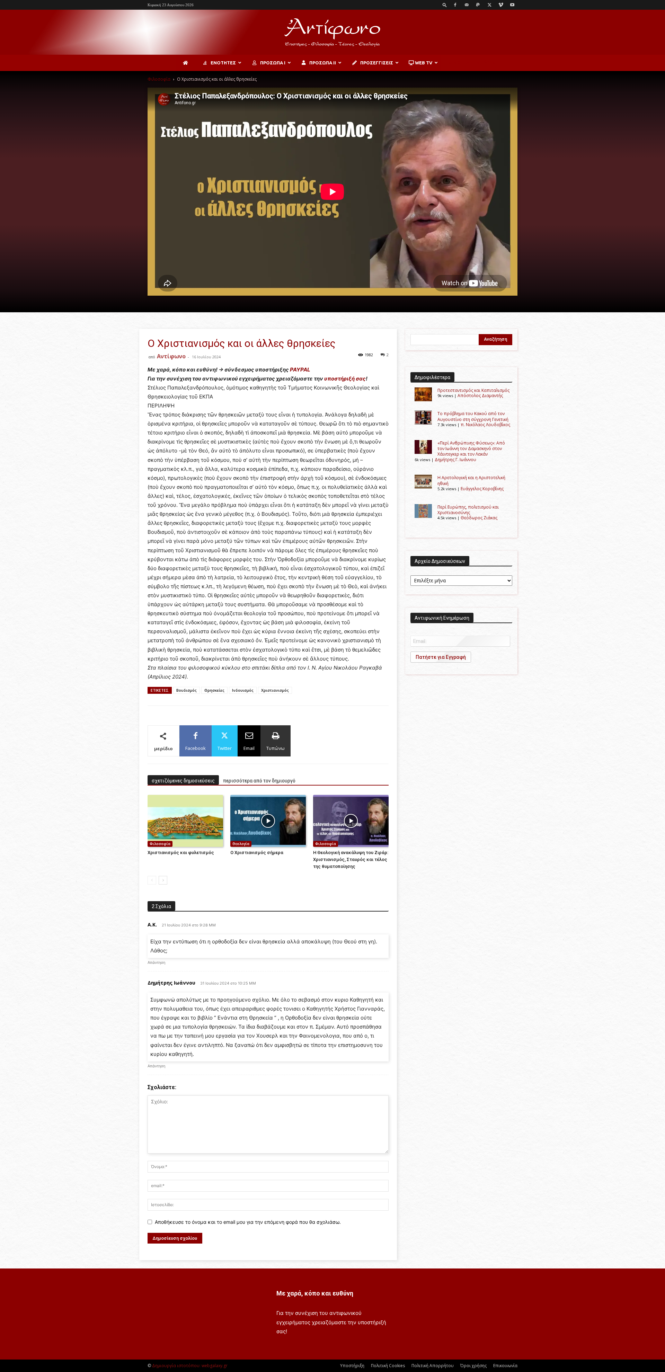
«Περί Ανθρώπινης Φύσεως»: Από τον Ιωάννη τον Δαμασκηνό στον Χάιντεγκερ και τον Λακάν (471, 448)
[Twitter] (489, 5)
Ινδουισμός (243, 690)
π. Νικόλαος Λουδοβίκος (485, 425)
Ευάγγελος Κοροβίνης (482, 489)
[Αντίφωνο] (332, 32)
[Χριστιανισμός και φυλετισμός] (185, 821)
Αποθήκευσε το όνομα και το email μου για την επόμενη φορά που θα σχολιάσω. (248, 1222)
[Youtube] (512, 5)
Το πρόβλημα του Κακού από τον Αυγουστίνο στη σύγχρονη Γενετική (472, 416)
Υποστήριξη (352, 1366)
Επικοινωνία (505, 1366)
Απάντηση (156, 962)
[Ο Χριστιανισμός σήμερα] (268, 821)
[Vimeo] (501, 5)
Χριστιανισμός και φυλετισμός (181, 852)
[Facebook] (455, 5)
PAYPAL (300, 369)
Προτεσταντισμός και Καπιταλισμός (473, 390)
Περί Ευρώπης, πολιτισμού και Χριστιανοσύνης (468, 509)
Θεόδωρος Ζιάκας (479, 518)
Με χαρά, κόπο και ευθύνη (314, 1293)
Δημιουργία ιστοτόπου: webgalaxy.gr (190, 1366)
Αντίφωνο (171, 356)
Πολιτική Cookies (388, 1366)
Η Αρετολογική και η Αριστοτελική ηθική (471, 480)
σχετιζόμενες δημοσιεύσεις (183, 780)
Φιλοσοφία (159, 79)
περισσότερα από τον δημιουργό (259, 780)
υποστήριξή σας (345, 378)
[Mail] (466, 5)
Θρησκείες (214, 690)
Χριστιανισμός (275, 690)
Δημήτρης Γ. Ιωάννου (455, 460)
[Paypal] (478, 5)
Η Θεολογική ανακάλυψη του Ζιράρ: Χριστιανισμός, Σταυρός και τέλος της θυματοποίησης (350, 859)
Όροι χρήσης (473, 1366)
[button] (445, 4)
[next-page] (163, 880)
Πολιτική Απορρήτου (432, 1366)
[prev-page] (152, 880)
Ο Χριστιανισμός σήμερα (256, 852)
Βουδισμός (186, 690)
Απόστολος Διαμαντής (480, 395)
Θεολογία (240, 843)
